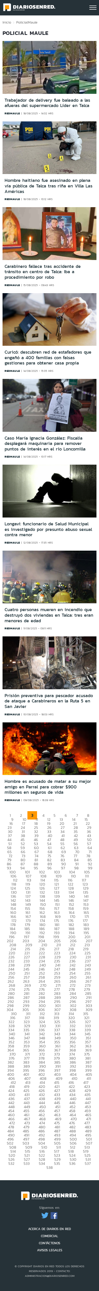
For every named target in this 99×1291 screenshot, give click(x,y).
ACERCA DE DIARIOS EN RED (49, 1229)
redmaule (12, 113)
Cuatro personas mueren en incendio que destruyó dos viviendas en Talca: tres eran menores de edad (49, 615)
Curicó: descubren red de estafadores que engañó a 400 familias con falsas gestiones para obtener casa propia (48, 357)
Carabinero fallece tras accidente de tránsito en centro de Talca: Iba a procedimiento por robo (43, 272)
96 (49, 868)
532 (11, 1163)
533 (27, 1163)
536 (72, 1163)
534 (42, 1163)
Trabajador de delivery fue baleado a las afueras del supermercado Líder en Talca (47, 103)
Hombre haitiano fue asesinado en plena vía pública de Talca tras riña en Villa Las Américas (48, 186)
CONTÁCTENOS (49, 1243)
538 (49, 1167)
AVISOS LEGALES (49, 1250)
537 (88, 1163)
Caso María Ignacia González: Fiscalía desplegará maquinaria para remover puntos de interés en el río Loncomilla (45, 443)
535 (57, 1163)
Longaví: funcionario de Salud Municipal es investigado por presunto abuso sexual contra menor (48, 529)
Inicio (7, 22)
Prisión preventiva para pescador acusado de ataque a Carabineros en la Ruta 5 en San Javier (49, 701)
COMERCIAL (49, 1236)
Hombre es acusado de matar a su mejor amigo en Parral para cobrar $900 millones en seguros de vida (48, 786)
